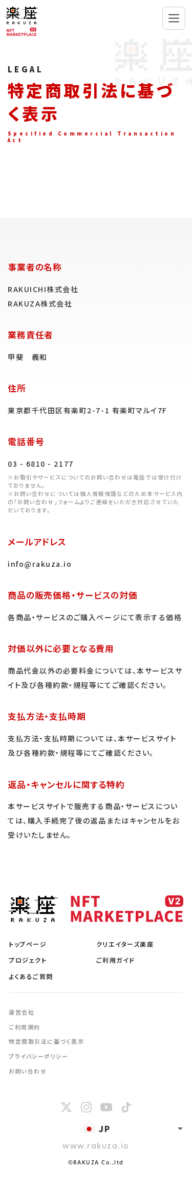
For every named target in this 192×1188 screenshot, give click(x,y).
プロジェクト (28, 959)
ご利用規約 (24, 1027)
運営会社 (21, 1012)
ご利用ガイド (115, 959)
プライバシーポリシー (38, 1056)
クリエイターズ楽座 (125, 944)
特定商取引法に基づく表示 (46, 1041)
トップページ (28, 944)
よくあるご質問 (31, 976)
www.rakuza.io (96, 1147)
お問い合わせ (28, 1071)
